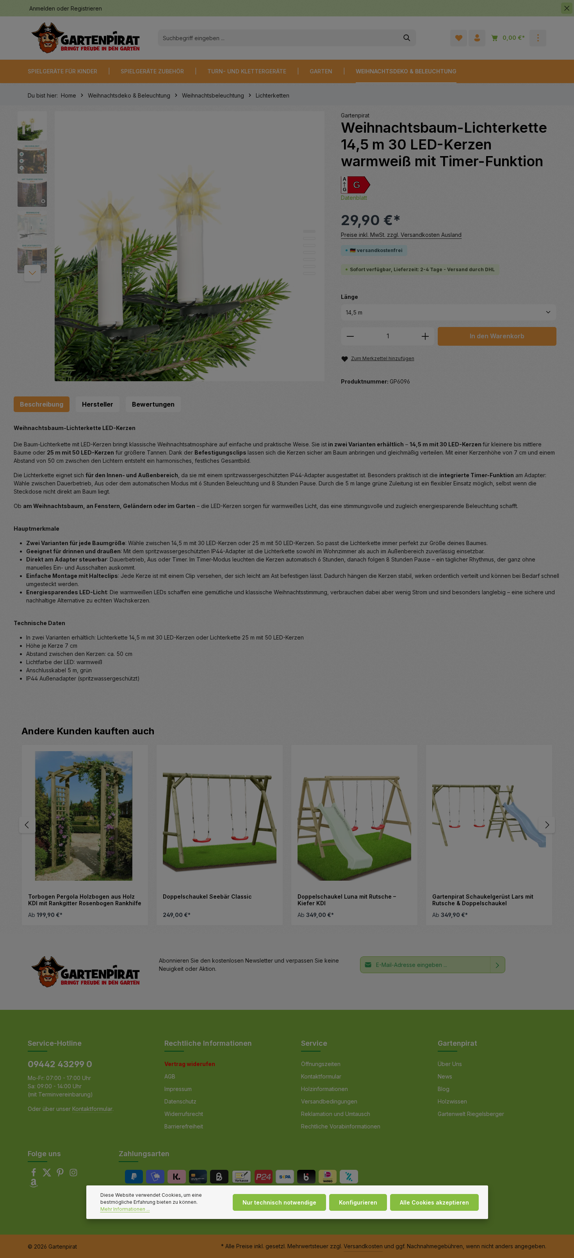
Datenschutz (180, 1101)
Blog (443, 1089)
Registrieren (86, 8)
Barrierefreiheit (183, 1126)
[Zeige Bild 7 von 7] (309, 273)
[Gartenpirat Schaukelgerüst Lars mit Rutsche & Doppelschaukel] (489, 816)
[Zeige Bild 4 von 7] (309, 252)
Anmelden (42, 8)
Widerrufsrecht (183, 1114)
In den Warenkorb (497, 336)
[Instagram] (73, 1174)
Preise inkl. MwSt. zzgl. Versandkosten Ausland (401, 234)
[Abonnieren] (497, 964)
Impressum (178, 1089)
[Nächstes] (32, 273)
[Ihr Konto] (477, 38)
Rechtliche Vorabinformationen (340, 1126)
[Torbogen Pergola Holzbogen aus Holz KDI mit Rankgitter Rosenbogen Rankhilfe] (85, 816)
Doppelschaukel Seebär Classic (207, 896)
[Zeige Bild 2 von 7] (309, 238)
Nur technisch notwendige (279, 1202)
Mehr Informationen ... (125, 1209)
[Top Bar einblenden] (537, 38)
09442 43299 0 (60, 1064)
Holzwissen (452, 1101)
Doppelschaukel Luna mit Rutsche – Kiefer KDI (347, 900)
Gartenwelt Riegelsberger (471, 1114)
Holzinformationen (324, 1089)
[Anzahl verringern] (350, 336)
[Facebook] (34, 1174)
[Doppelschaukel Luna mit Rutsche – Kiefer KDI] (354, 816)
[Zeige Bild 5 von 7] (309, 259)
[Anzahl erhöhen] (425, 336)
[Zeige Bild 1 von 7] (309, 231)
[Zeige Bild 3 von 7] (309, 245)
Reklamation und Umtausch (335, 1114)
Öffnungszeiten (320, 1064)
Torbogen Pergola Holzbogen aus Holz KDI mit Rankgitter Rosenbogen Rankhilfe (84, 900)
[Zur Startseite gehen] (85, 38)
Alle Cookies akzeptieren (434, 1202)
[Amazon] (33, 1185)
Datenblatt (354, 197)
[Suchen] (407, 37)
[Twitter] (48, 1174)
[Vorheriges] (27, 825)
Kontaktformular (92, 1108)
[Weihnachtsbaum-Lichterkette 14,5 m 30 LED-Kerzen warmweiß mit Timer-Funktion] (190, 246)
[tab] (42, 404)
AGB (169, 1076)
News (445, 1076)
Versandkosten (363, 1246)
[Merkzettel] (458, 38)
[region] (171, 246)
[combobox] (278, 37)
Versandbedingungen (329, 1101)
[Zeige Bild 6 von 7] (309, 266)
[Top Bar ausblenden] (566, 8)
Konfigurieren (358, 1202)
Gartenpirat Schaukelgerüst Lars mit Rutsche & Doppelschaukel (482, 900)
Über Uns (450, 1064)
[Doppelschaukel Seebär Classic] (219, 816)
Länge (349, 296)
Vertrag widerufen (189, 1064)
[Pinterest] (61, 1174)
